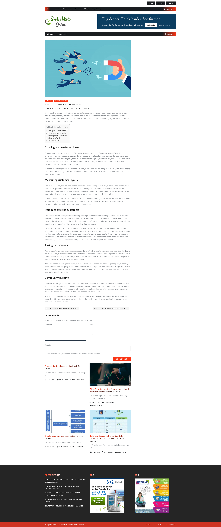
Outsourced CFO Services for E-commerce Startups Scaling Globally (65, 481)
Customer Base (61, 101)
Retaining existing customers (57, 136)
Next (152, 9)
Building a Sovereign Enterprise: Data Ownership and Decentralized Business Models (107, 438)
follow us (170, 9)
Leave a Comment (83, 108)
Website (48, 344)
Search (170, 34)
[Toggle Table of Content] (64, 128)
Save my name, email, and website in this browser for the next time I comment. (74, 353)
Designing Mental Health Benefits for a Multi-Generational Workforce (63, 494)
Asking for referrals (54, 138)
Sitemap (171, 3)
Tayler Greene (69, 108)
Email (92, 334)
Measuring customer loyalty (57, 133)
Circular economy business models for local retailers (64, 437)
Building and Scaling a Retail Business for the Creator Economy (63, 487)
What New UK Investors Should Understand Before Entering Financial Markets (109, 390)
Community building (54, 140)
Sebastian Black (109, 402)
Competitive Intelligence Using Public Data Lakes (64, 367)
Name (92, 324)
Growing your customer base (57, 131)
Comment (49, 324)
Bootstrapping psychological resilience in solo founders (63, 500)
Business (49, 101)
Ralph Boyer (63, 379)
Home (151, 3)
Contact (160, 3)
